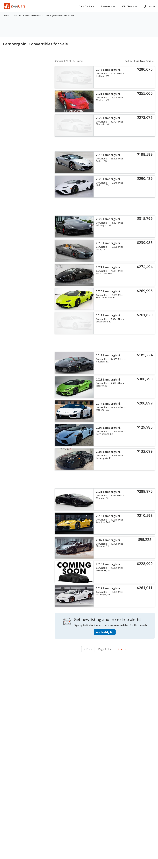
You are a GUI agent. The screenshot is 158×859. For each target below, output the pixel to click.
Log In (151, 6)
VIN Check (128, 6)
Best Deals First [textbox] (142, 61)
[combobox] (144, 61)
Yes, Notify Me (105, 632)
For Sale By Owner (74, 110)
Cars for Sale (86, 6)
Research (106, 6)
